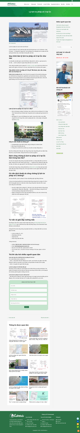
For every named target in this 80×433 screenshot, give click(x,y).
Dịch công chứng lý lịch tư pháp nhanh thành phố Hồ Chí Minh (18, 371)
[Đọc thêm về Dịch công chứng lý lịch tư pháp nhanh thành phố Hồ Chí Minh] (18, 364)
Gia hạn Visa (61, 128)
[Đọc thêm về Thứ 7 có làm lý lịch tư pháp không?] (18, 395)
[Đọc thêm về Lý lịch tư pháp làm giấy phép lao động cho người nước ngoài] (18, 380)
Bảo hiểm (63, 4)
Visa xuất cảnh (62, 122)
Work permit (33, 4)
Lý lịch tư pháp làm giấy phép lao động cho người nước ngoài (18, 387)
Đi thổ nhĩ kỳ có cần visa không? (63, 33)
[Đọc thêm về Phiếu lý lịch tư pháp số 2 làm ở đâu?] (38, 395)
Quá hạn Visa (61, 130)
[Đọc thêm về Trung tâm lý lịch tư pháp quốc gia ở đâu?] (38, 380)
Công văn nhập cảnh (63, 124)
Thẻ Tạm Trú (39, 4)
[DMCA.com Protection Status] (59, 153)
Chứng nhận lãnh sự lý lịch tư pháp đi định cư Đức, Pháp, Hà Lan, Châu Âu (38, 339)
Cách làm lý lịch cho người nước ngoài (38, 355)
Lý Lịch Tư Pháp (47, 4)
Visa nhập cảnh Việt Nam (64, 126)
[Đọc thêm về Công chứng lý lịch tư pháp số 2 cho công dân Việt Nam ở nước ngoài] (18, 333)
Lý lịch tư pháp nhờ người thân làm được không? (17, 356)
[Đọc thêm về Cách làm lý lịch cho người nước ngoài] (38, 349)
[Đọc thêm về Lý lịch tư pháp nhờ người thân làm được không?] (18, 349)
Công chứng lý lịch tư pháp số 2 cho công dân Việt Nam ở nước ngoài (17, 341)
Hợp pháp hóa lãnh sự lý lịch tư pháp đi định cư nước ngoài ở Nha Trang (38, 373)
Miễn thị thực (61, 133)
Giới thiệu (68, 4)
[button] (29, 4)
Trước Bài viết (11, 317)
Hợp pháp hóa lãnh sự (55, 4)
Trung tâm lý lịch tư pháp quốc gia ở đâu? (38, 387)
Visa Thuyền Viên (62, 135)
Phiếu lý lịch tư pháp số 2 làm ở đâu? (38, 402)
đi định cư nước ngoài (32, 65)
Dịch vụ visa (26, 4)
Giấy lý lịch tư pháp (34, 167)
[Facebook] (72, 0)
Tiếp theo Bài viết (45, 317)
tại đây (17, 119)
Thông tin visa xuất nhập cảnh (12, 5)
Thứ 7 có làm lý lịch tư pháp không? (17, 402)
